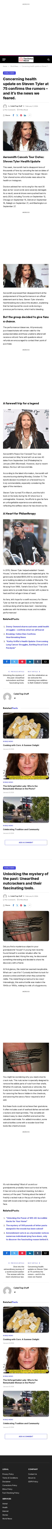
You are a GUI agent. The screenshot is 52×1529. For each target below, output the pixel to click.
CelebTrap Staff (16, 106)
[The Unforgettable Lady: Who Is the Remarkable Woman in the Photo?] (26, 766)
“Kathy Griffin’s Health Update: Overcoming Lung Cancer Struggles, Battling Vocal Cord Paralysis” (27, 644)
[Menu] (4, 59)
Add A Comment (26, 842)
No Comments (10, 110)
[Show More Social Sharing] (30, 115)
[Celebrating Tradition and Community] (26, 810)
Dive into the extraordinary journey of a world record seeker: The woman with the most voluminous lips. (14, 1272)
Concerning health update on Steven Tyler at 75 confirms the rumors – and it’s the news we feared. (38, 1272)
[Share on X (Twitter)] (17, 115)
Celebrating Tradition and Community (21, 829)
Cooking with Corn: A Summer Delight (21, 745)
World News (9, 73)
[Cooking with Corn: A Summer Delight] (26, 726)
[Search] (48, 59)
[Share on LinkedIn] (25, 115)
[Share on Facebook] (13, 115)
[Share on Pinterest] (21, 115)
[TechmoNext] (26, 59)
